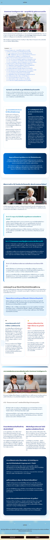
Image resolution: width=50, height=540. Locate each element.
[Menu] (1, 2)
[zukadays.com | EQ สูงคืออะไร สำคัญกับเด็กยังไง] (25, 2)
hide (10, 48)
